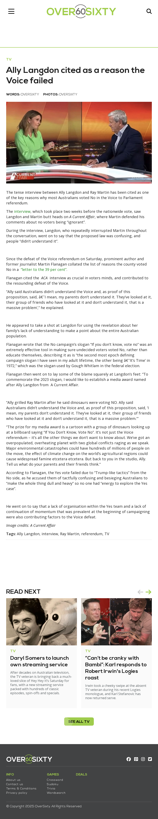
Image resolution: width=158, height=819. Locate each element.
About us (13, 780)
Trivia (51, 788)
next (148, 592)
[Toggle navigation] (11, 11)
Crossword (55, 780)
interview (22, 211)
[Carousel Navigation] (144, 592)
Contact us (14, 784)
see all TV (79, 722)
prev (140, 592)
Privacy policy (16, 793)
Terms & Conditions (21, 788)
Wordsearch (56, 793)
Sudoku (52, 784)
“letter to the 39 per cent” (43, 269)
